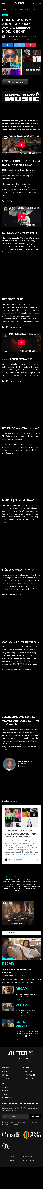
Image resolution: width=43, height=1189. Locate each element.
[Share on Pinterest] (30, 45)
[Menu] (3, 3)
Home (4, 9)
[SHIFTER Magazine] (19, 3)
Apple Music (15, 201)
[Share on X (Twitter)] (19, 45)
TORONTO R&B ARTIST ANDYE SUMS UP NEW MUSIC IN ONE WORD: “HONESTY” (27, 1028)
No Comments (15, 39)
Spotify (5, 201)
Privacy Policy (6, 1124)
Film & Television (9, 958)
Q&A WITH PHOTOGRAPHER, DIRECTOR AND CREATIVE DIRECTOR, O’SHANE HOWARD (31, 884)
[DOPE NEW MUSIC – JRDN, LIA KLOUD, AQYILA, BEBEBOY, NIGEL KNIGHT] (21, 62)
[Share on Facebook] (7, 45)
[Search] (40, 3)
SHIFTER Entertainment (24, 1157)
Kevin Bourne (13, 36)
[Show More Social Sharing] (39, 45)
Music (5, 15)
